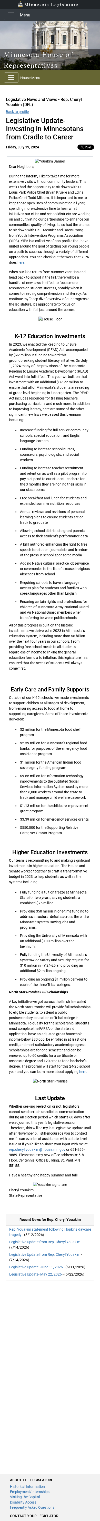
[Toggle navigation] (11, 15)
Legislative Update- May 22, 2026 (35, 1274)
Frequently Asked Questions (32, 1507)
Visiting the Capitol (25, 1497)
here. (83, 1072)
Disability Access (23, 1502)
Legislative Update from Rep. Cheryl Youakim (44, 1242)
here (20, 262)
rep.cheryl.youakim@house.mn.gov (37, 1149)
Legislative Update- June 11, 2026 (36, 1267)
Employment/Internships (29, 1492)
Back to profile (17, 112)
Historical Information (27, 1487)
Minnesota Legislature (51, 4)
